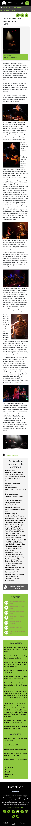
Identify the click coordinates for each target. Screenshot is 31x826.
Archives (22, 823)
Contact (5, 823)
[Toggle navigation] (27, 3)
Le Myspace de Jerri (15, 627)
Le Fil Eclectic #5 (16, 382)
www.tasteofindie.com (15, 807)
